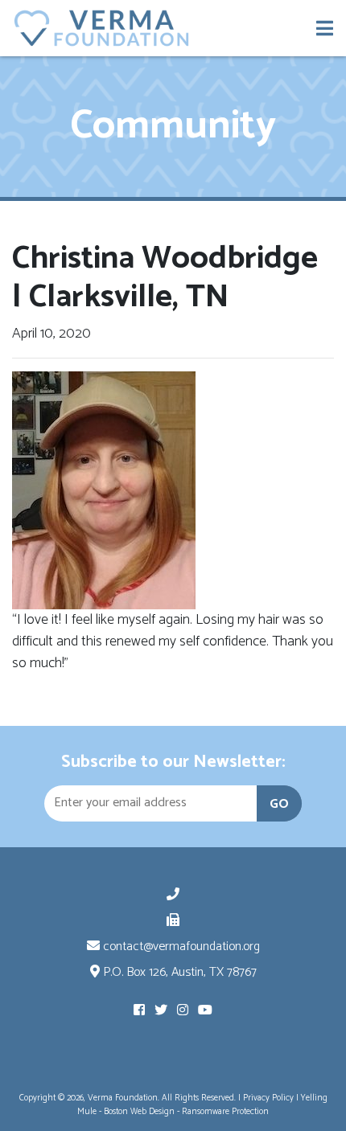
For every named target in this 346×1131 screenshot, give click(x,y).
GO (279, 804)
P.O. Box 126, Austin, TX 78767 (178, 972)
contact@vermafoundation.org (180, 946)
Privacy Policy (268, 1098)
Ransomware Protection (225, 1111)
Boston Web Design (139, 1111)
